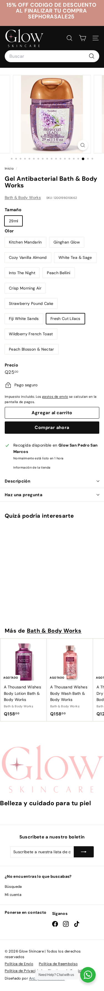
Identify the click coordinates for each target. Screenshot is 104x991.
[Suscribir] (84, 851)
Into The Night (22, 272)
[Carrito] (82, 38)
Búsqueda (13, 886)
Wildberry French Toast (31, 333)
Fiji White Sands (24, 318)
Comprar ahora (52, 427)
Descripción (17, 481)
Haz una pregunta (23, 495)
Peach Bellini (58, 272)
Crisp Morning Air (25, 288)
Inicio (9, 168)
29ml (13, 220)
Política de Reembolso (58, 963)
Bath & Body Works (23, 197)
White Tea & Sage (75, 257)
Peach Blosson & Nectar (31, 349)
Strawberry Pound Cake (31, 303)
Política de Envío (19, 963)
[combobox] (52, 56)
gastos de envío (55, 396)
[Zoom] (83, 145)
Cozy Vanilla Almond (28, 257)
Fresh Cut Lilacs (65, 318)
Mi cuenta (13, 894)
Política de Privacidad (23, 970)
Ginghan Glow (67, 242)
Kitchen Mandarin (25, 242)
